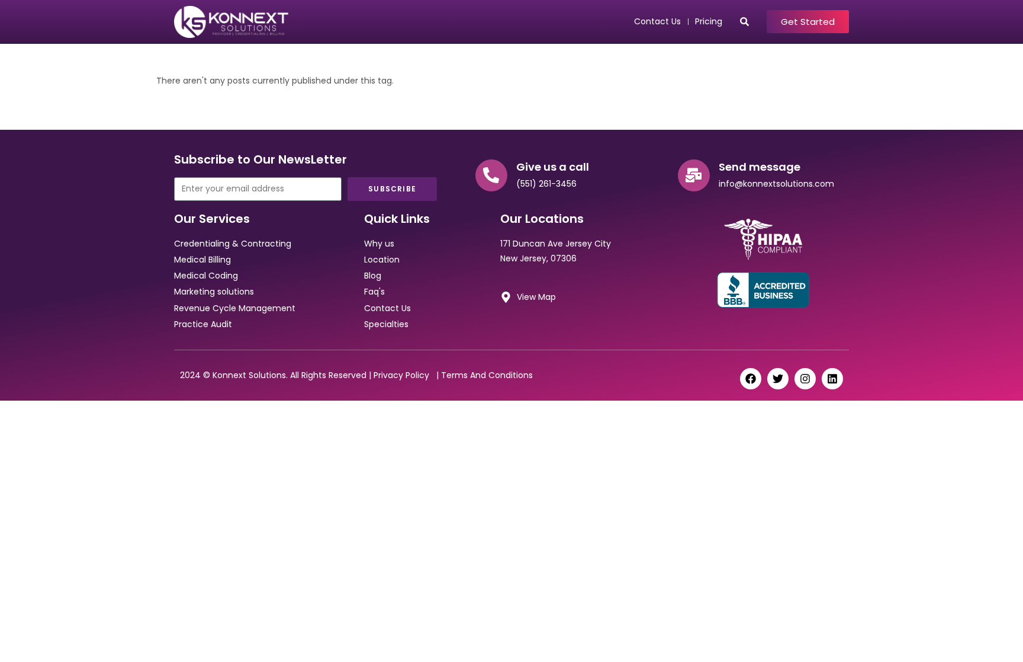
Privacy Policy (404, 375)
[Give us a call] (491, 175)
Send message (759, 166)
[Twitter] (778, 378)
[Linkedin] (832, 378)
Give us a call (552, 166)
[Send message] (694, 175)
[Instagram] (805, 378)
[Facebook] (750, 378)
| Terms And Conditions (483, 375)
